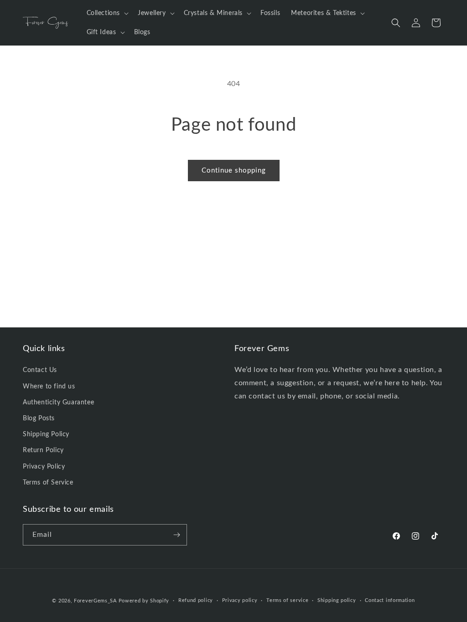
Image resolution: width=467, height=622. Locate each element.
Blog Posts (39, 418)
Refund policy (195, 600)
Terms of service (287, 600)
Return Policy (43, 450)
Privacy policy (240, 600)
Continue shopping (234, 170)
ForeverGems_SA (95, 600)
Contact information (390, 600)
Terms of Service (48, 482)
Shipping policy (336, 600)
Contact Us (40, 370)
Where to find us (49, 386)
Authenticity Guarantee (58, 402)
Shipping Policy (46, 434)
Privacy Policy (44, 467)
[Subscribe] (176, 535)
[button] (107, 13)
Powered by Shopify (144, 600)
